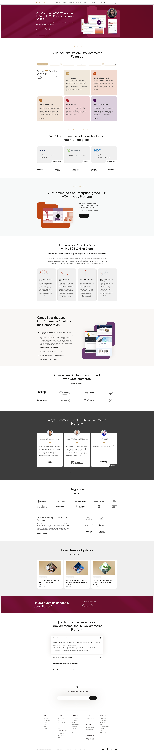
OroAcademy (103, 720)
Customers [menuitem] (78, 2)
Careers (45, 722)
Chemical (74, 732)
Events (45, 724)
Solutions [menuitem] (65, 2)
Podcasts (102, 728)
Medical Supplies (75, 724)
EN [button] (118, 2)
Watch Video (84, 216)
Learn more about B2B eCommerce (49, 347)
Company (46, 718)
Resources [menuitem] (92, 2)
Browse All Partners (42, 533)
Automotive (74, 726)
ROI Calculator (61, 733)
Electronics (74, 728)
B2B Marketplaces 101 (104, 732)
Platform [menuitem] (58, 2)
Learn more (96, 92)
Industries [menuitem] (71, 2)
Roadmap (60, 720)
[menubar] (76, 2)
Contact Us (87, 606)
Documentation (103, 718)
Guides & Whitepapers (104, 726)
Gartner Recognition (62, 735)
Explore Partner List (90, 727)
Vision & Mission (47, 720)
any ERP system (109, 283)
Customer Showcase (90, 718)
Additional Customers (76, 383)
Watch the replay (42, 29)
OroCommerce (61, 718)
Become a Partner (89, 729)
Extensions (102, 722)
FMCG (73, 722)
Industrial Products (75, 730)
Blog (101, 724)
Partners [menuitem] (85, 2)
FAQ (59, 737)
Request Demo (112, 2)
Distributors (74, 720)
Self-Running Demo (62, 722)
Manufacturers (75, 718)
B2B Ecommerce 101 (104, 730)
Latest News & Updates (76, 554)
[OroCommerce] (39, 2)
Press (45, 726)
